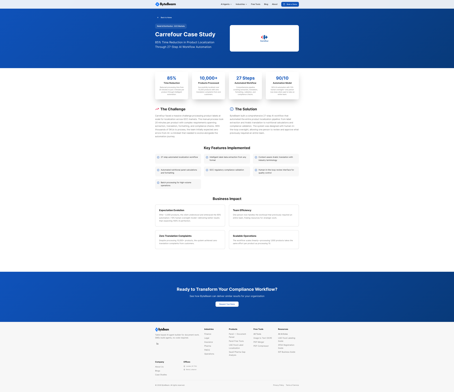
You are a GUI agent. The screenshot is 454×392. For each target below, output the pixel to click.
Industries (240, 4)
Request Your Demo (227, 304)
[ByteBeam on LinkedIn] (157, 343)
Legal (206, 338)
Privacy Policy (278, 385)
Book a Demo (292, 4)
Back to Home (166, 17)
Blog (266, 4)
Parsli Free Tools (236, 341)
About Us (159, 367)
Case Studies (161, 374)
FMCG (207, 350)
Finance (207, 334)
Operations (209, 354)
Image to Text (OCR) (262, 338)
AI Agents (225, 4)
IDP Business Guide (286, 352)
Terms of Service (292, 385)
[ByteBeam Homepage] (178, 329)
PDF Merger (258, 342)
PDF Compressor (261, 346)
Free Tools (255, 4)
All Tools (257, 334)
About (274, 4)
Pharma (207, 346)
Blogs (157, 371)
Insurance (208, 342)
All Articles (283, 334)
